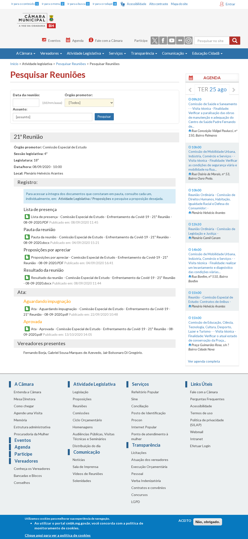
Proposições (82, 399)
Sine (134, 399)
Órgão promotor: (79, 95)
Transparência (143, 53)
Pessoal (137, 474)
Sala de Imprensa (85, 467)
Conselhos (22, 483)
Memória (20, 420)
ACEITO (184, 520)
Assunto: (20, 109)
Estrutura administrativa (32, 427)
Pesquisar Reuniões (71, 64)
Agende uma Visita (28, 413)
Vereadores (50, 53)
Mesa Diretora (24, 399)
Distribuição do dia (87, 446)
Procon (136, 420)
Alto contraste (158, 4)
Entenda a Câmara (27, 392)
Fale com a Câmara (109, 40)
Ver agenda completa (204, 361)
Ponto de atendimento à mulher (149, 436)
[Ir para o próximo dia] (233, 90)
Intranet (196, 439)
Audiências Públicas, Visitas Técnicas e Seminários (94, 436)
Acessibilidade (136, 4)
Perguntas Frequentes (207, 399)
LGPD (135, 502)
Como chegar (24, 406)
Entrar (230, 4)
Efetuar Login (200, 446)
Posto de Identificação (148, 413)
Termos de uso (201, 413)
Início (14, 64)
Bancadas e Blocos (28, 475)
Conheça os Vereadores (32, 468)
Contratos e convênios (148, 488)
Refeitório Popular (145, 392)
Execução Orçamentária (149, 467)
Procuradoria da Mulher (31, 434)
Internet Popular (144, 427)
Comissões (81, 413)
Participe (140, 40)
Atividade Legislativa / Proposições (84, 199)
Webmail (196, 432)
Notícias (79, 460)
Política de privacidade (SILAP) (207, 422)
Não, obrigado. (207, 522)
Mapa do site (179, 4)
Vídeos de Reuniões (88, 474)
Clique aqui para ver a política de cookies (58, 535)
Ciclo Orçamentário (87, 420)
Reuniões (80, 406)
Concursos (139, 495)
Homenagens (83, 427)
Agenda (78, 40)
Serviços (116, 53)
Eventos (54, 40)
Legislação (80, 392)
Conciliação (139, 406)
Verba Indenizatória (146, 481)
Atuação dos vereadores (149, 460)
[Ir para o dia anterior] (190, 90)
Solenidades (82, 481)
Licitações (139, 453)
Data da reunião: (26, 95)
